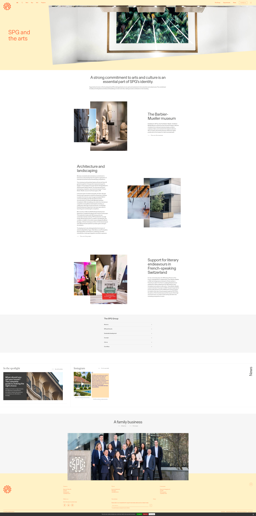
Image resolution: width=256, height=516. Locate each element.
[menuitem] (18, 3)
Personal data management (242, 511)
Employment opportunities (231, 511)
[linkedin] (68, 505)
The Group (217, 2)
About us (106, 324)
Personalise (151, 514)
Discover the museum (157, 135)
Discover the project (85, 236)
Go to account (105, 368)
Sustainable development (110, 333)
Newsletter (223, 511)
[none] (18, 3)
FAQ (154, 499)
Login (251, 2)
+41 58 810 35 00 (163, 493)
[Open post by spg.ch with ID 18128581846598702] (82, 384)
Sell (37, 2)
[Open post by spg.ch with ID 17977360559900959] (100, 385)
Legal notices (250, 511)
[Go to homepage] (7, 493)
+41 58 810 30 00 (66, 493)
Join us (106, 342)
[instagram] (72, 505)
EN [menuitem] (17, 2)
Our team (106, 337)
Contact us (243, 2)
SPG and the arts (108, 329)
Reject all (145, 514)
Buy (32, 2)
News (234, 2)
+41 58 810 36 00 (115, 492)
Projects (43, 2)
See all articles (59, 369)
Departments (226, 2)
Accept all (139, 514)
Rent (27, 2)
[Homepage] (7, 10)
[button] (22, 2)
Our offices (106, 346)
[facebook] (64, 505)
